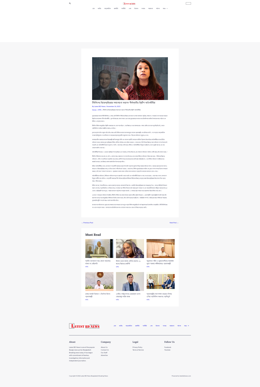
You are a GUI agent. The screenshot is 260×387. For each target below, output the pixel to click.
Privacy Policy (137, 347)
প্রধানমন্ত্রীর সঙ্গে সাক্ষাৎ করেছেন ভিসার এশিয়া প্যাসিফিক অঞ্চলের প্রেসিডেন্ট (159, 295)
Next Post (174, 223)
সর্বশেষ (158, 8)
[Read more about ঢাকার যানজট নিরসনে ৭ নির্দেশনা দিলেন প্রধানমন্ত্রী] (99, 281)
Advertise (104, 355)
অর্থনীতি (123, 8)
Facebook (167, 347)
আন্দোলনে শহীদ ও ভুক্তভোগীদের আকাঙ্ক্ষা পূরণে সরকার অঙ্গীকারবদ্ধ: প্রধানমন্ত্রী (160, 262)
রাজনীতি (116, 8)
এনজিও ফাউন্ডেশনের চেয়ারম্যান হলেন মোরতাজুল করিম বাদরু (128, 295)
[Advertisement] (130, 25)
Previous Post (87, 223)
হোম (93, 8)
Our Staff (104, 353)
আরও (164, 8)
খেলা (130, 8)
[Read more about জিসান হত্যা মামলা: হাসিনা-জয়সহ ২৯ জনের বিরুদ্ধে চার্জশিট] (130, 248)
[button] (70, 3)
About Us (104, 347)
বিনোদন (136, 8)
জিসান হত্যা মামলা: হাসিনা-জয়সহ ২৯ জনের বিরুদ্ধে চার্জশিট (128, 262)
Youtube (167, 350)
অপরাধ (143, 8)
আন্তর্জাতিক (107, 8)
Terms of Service (138, 350)
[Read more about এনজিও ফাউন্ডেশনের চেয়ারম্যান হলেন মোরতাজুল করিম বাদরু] (130, 281)
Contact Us (105, 350)
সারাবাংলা (150, 8)
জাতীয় (99, 8)
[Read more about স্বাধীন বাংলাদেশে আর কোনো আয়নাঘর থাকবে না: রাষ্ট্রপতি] (99, 248)
